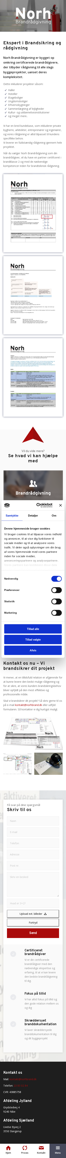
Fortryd (33, 922)
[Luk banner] (60, 505)
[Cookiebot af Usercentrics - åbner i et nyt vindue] (38, 505)
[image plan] (18, 765)
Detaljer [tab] (33, 515)
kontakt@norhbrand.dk (28, 705)
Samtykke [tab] (12, 515)
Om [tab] (54, 515)
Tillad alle (33, 628)
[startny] (33, 213)
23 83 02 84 (21, 1085)
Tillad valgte (33, 639)
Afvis (33, 650)
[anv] (33, 295)
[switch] (56, 590)
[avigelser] (33, 377)
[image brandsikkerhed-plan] (49, 765)
